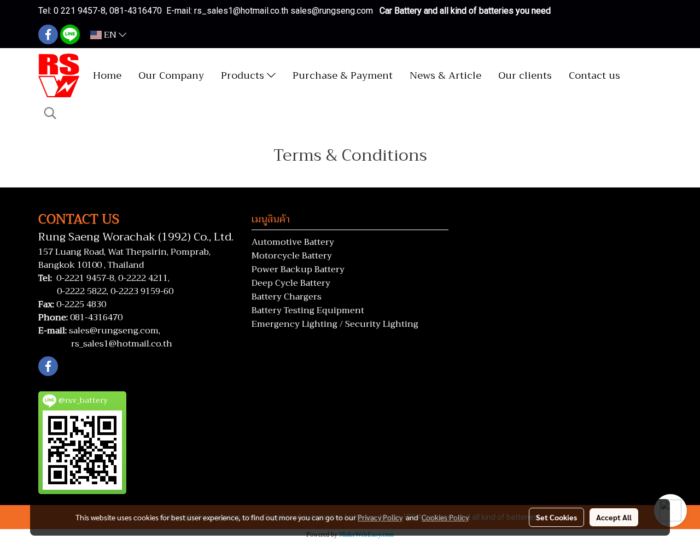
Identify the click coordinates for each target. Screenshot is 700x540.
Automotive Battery (293, 242)
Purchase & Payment (343, 75)
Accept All (614, 517)
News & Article (445, 75)
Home (107, 75)
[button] (50, 113)
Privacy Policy (380, 517)
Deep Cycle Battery (291, 283)
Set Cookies (556, 517)
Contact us (594, 75)
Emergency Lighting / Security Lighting (335, 324)
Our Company (171, 75)
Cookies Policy (445, 517)
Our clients (525, 75)
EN (110, 35)
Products (244, 75)
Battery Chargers (287, 296)
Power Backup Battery (298, 269)
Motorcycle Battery (292, 255)
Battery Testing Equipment (308, 310)
